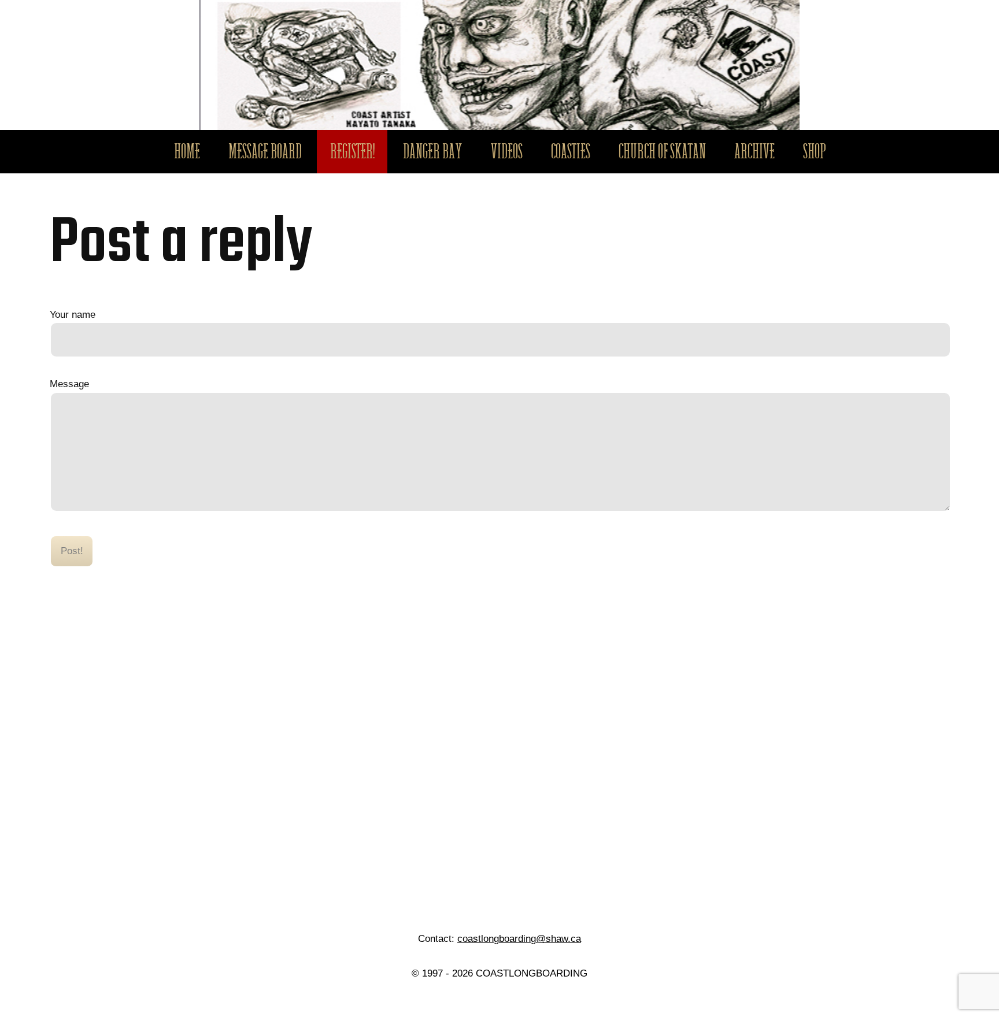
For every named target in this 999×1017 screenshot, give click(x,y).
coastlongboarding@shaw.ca (519, 938)
